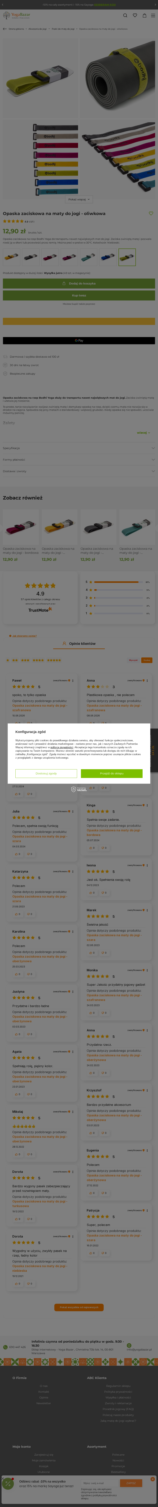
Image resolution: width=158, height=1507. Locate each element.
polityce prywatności (61, 747)
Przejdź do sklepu (112, 773)
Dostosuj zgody (46, 773)
